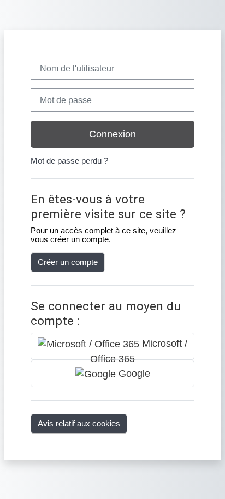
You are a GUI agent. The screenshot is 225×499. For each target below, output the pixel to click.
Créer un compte (68, 262)
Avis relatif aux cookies (79, 423)
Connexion (112, 134)
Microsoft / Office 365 (138, 349)
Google (133, 373)
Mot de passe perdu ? (69, 161)
